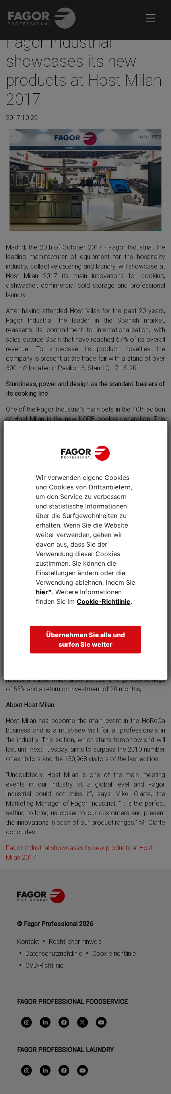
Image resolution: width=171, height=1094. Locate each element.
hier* (44, 592)
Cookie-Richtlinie (103, 601)
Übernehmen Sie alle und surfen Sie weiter (85, 639)
